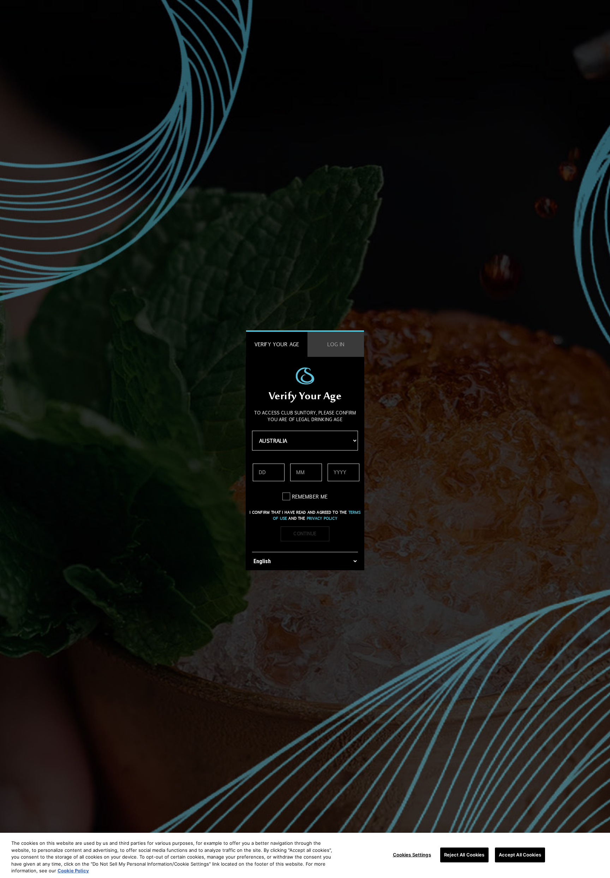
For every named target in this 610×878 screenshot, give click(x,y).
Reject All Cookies (464, 855)
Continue (304, 533)
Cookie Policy (73, 870)
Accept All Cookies (520, 855)
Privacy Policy (322, 518)
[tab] (276, 344)
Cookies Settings (412, 855)
